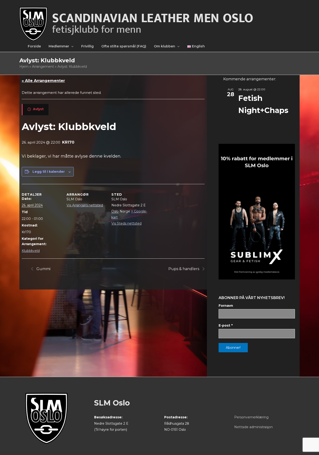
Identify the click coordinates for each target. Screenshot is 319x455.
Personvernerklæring (251, 417)
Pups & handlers (184, 269)
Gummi (42, 269)
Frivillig (87, 46)
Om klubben (164, 46)
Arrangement (43, 66)
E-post (226, 325)
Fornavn (226, 305)
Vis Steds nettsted (126, 223)
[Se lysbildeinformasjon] (257, 211)
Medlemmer (59, 46)
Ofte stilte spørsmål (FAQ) (123, 46)
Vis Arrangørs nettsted (85, 205)
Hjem (23, 66)
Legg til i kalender (48, 171)
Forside (34, 46)
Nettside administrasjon (253, 427)
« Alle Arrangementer (43, 80)
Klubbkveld (31, 251)
